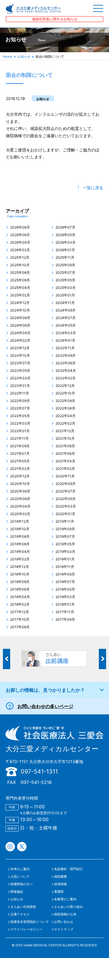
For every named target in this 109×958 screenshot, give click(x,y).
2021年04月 (65, 461)
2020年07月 (66, 491)
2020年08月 (20, 491)
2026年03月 (66, 242)
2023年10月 (20, 355)
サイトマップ (63, 929)
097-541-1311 (39, 771)
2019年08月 (20, 536)
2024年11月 (65, 303)
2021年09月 (20, 446)
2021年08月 (65, 446)
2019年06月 (20, 544)
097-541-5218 (36, 782)
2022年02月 (65, 423)
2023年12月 (20, 348)
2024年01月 (65, 340)
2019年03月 (65, 551)
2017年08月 (20, 627)
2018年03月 (65, 597)
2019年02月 (20, 559)
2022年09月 (20, 401)
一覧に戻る (93, 187)
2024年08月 (20, 318)
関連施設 (16, 891)
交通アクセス (20, 914)
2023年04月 (66, 370)
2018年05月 (65, 589)
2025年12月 (19, 257)
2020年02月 (20, 514)
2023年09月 (66, 355)
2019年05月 (65, 544)
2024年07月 (66, 318)
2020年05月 (66, 499)
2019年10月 (19, 529)
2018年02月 (20, 604)
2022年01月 (20, 431)
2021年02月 (65, 468)
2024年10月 (20, 310)
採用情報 (60, 884)
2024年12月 (20, 303)
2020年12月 (20, 476)
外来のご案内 (20, 869)
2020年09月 (66, 484)
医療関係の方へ (21, 884)
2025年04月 (20, 287)
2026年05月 (65, 235)
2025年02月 (20, 295)
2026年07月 (65, 227)
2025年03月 (66, 287)
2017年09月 (65, 619)
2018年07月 (65, 582)
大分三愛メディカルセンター (52, 749)
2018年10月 (19, 574)
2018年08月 (20, 582)
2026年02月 (20, 250)
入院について (20, 876)
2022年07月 (20, 408)
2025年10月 (20, 265)
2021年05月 (20, 461)
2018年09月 (65, 574)
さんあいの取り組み (68, 906)
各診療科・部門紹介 (68, 869)
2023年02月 (66, 378)
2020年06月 (20, 499)
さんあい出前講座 (23, 906)
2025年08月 (20, 272)
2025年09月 (65, 265)
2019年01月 (65, 559)
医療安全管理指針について (29, 921)
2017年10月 (19, 619)
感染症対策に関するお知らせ (54, 19)
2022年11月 (19, 393)
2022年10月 (65, 393)
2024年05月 (66, 325)
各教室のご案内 (65, 899)
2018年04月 (20, 597)
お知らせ (23, 57)
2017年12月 (19, 612)
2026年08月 (20, 227)
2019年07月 (65, 536)
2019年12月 (19, 521)
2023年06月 (66, 363)
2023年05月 (20, 370)
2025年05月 (65, 280)
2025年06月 (20, 280)
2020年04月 (20, 506)
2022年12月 (65, 385)
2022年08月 (65, 401)
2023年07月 (20, 363)
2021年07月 (20, 453)
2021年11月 (19, 438)
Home (7, 57)
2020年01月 (65, 514)
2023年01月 (20, 385)
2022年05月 (20, 416)
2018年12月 (19, 566)
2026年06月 (20, 235)
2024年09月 (66, 310)
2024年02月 (20, 340)
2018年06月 (20, 589)
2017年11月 (65, 612)
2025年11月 (65, 257)
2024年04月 (20, 333)
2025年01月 (65, 295)
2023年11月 (65, 348)
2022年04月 (66, 416)
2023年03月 (20, 378)
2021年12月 (65, 431)
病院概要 (60, 876)
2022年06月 (65, 408)
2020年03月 (66, 506)
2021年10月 (65, 438)
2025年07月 (65, 272)
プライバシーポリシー (26, 929)
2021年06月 (65, 453)
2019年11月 (65, 521)
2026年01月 (65, 250)
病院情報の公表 (65, 914)
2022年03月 (20, 423)
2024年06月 (20, 325)
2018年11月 (65, 566)
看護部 (59, 891)
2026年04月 (20, 242)
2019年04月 (20, 551)
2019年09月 (65, 529)
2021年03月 (20, 468)
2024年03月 (66, 333)
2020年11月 (65, 476)
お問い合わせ (63, 921)
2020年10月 (20, 484)
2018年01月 (65, 604)
